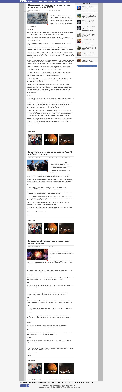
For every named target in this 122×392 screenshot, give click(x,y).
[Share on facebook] (51, 13)
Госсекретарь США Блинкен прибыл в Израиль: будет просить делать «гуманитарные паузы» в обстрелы (49, 379)
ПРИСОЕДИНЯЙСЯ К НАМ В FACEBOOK (87, 66)
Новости (30, 1)
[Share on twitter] (56, 13)
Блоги (36, 1)
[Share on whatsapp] (63, 13)
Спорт (55, 1)
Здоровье (50, 1)
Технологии (60, 1)
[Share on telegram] (53, 13)
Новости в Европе (57, 157)
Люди (45, 1)
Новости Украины (67, 157)
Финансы (41, 1)
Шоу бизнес (67, 1)
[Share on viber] (61, 13)
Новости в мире (57, 10)
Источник (29, 125)
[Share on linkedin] (59, 13)
